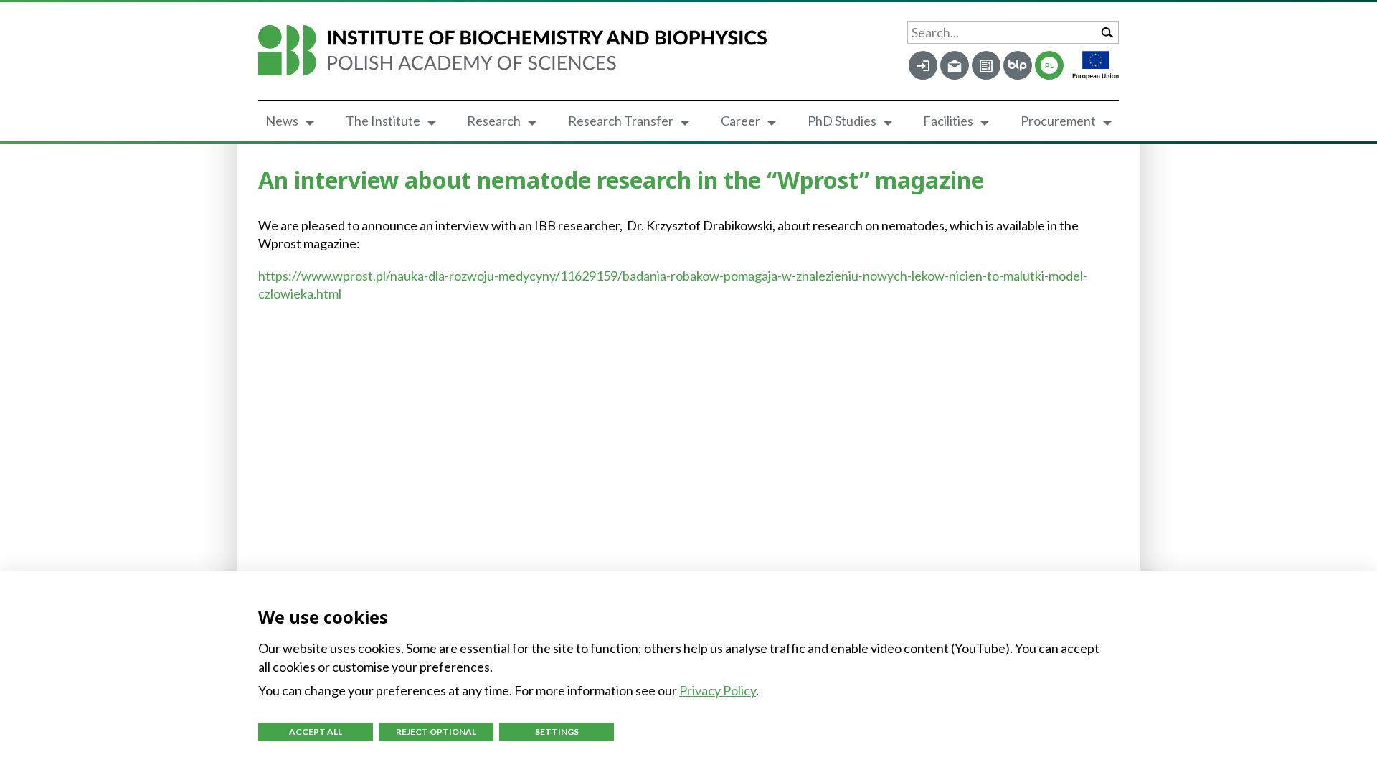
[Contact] (986, 65)
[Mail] (954, 65)
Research (494, 120)
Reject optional (436, 731)
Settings (557, 731)
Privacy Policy (717, 690)
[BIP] (1017, 65)
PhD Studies (842, 120)
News (281, 120)
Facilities (948, 120)
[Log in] (923, 65)
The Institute (383, 120)
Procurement (1058, 120)
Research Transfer (620, 120)
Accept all (315, 731)
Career (740, 120)
